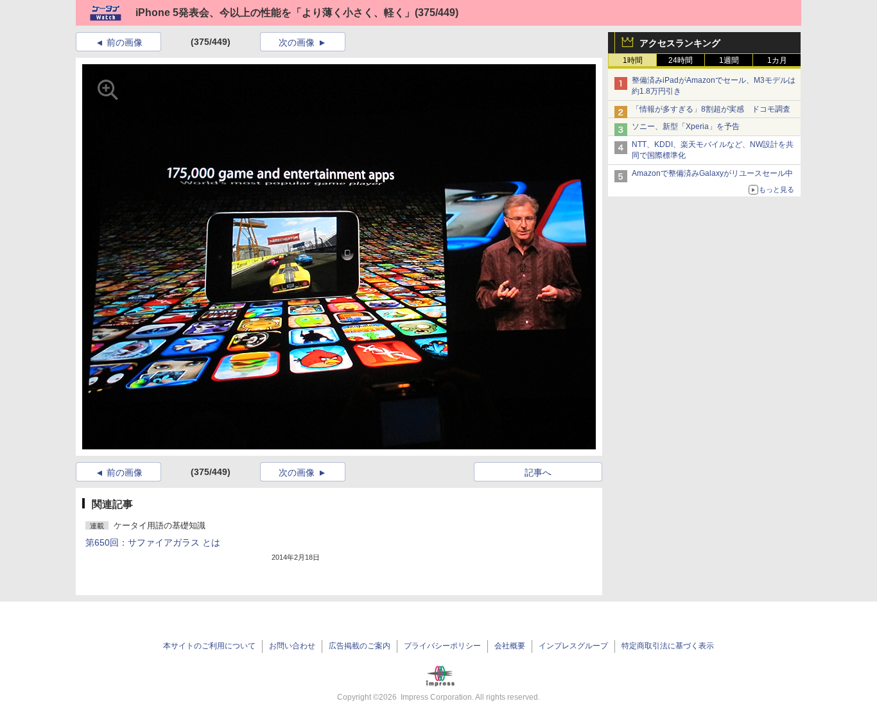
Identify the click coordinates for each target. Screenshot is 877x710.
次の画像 (297, 42)
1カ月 (777, 60)
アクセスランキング (679, 43)
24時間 (680, 60)
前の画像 (125, 42)
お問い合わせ (292, 645)
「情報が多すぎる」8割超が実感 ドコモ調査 (711, 109)
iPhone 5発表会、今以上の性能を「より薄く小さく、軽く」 (275, 12)
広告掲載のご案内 (359, 645)
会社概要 (509, 645)
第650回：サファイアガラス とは (152, 542)
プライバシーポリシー (442, 645)
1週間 (729, 60)
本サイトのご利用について (209, 645)
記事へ (538, 472)
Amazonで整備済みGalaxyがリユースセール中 (712, 173)
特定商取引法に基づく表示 (667, 645)
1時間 (633, 60)
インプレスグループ (573, 645)
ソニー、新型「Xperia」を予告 (686, 126)
